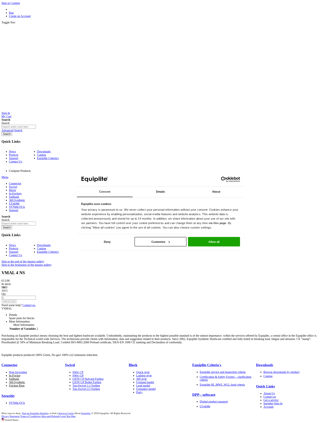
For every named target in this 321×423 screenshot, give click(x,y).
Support (13, 158)
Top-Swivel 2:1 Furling (86, 388)
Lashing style (144, 375)
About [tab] (216, 191)
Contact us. (29, 305)
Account (268, 406)
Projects (13, 154)
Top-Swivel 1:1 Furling (86, 385)
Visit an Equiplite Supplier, (35, 413)
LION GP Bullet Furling (86, 382)
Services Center (66, 413)
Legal (63, 416)
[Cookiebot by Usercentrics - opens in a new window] (223, 179)
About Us (269, 393)
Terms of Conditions (30, 416)
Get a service (271, 400)
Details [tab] (160, 191)
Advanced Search (11, 130)
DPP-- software (203, 395)
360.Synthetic (17, 382)
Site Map (71, 416)
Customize (158, 241)
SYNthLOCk (17, 402)
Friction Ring (17, 385)
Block (133, 365)
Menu (4, 177)
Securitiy (8, 396)
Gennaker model (146, 388)
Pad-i (139, 392)
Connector (9, 365)
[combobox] (18, 127)
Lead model (143, 385)
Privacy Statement (10, 416)
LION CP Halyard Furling (87, 378)
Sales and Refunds (50, 416)
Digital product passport (214, 401)
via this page (217, 223)
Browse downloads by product (281, 372)
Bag (11, 12)
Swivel (70, 365)
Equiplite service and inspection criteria (223, 372)
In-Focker (14, 375)
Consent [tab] (104, 191)
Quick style (143, 372)
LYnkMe (205, 406)
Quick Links (265, 386)
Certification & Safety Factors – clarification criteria (225, 378)
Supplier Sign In (273, 403)
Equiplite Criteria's (48, 158)
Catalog (41, 154)
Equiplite (86, 413)
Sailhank (14, 378)
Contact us (269, 396)
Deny (107, 241)
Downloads (44, 151)
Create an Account (20, 16)
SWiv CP (77, 372)
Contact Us (15, 161)
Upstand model (145, 382)
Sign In (5, 113)
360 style (141, 378)
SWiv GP (78, 375)
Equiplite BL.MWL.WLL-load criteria (222, 384)
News (12, 151)
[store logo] (160, 109)
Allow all (214, 241)
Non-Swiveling (18, 372)
